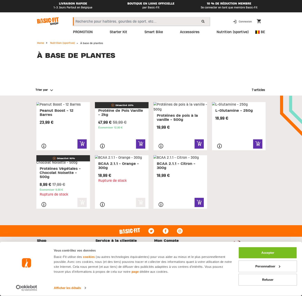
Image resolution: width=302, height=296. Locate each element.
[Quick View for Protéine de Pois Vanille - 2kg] (140, 144)
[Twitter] (151, 231)
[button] (243, 21)
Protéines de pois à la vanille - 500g (177, 118)
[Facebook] (165, 231)
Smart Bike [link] (153, 32)
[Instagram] (180, 231)
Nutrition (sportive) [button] (233, 32)
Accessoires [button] (189, 32)
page (135, 271)
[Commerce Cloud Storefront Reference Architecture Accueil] (48, 21)
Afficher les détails (67, 288)
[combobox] (141, 21)
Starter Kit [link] (118, 32)
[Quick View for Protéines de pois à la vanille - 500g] (199, 144)
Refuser (267, 279)
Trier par (42, 90)
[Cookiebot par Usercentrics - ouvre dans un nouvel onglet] (27, 288)
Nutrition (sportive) (62, 43)
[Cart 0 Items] (261, 22)
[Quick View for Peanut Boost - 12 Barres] (82, 144)
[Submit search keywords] (203, 21)
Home (40, 43)
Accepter (267, 252)
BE (262, 32)
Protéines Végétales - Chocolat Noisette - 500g (60, 173)
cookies (89, 257)
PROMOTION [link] (83, 32)
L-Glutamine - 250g (234, 111)
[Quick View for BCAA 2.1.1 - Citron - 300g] (199, 202)
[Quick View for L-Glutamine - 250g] (257, 144)
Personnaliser (265, 266)
